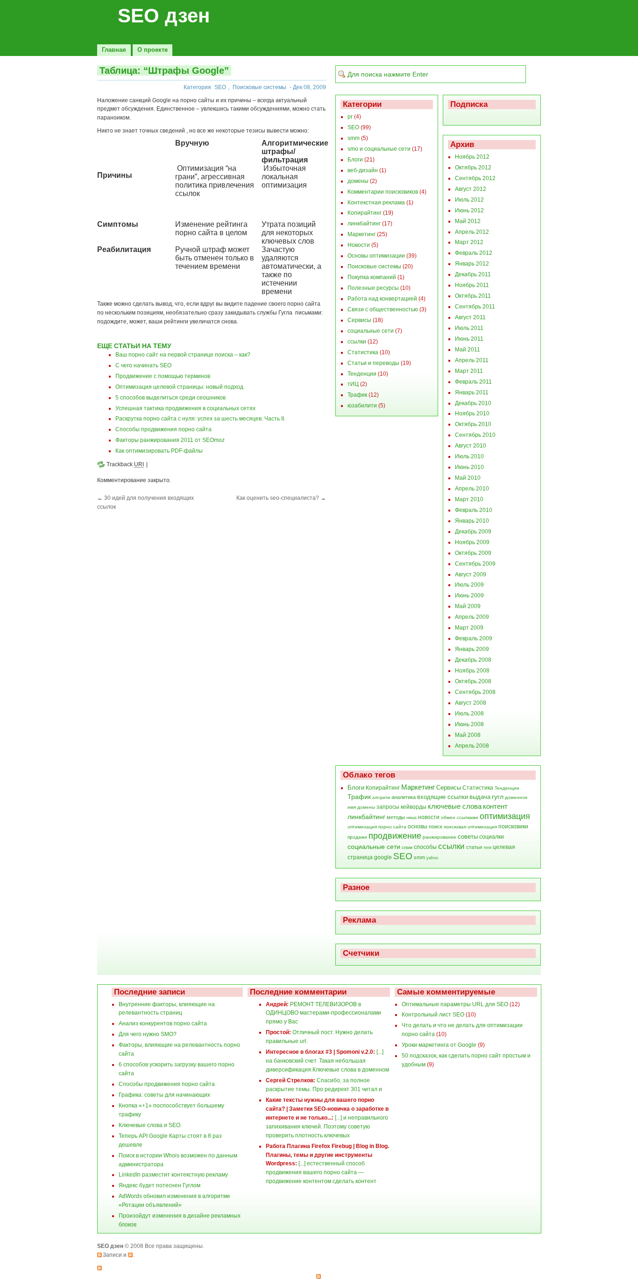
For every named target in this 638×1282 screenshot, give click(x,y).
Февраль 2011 (473, 381)
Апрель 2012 (472, 232)
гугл (497, 796)
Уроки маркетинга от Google (439, 1045)
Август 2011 (470, 317)
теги (487, 847)
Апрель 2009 (472, 617)
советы (468, 837)
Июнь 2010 (469, 467)
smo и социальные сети (379, 149)
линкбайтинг (364, 223)
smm (353, 138)
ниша (411, 817)
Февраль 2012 (473, 253)
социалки (491, 837)
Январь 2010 (472, 521)
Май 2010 (468, 478)
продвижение (395, 836)
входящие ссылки (442, 797)
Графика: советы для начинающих (164, 1095)
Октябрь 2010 (473, 424)
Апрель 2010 (472, 488)
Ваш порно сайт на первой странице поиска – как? (182, 354)
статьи (474, 847)
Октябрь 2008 (473, 681)
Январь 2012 (472, 263)
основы (417, 826)
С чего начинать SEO (143, 365)
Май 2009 (468, 606)
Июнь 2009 (469, 595)
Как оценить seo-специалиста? (277, 498)
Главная (114, 49)
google (383, 857)
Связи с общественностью (382, 309)
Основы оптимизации (376, 255)
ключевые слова (455, 806)
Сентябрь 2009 (475, 563)
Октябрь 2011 (473, 296)
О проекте (152, 49)
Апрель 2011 (472, 360)
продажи (357, 837)
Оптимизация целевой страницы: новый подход (179, 387)
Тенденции (361, 374)
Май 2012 (468, 221)
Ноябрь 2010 (472, 413)
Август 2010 (470, 445)
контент (495, 806)
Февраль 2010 (473, 510)
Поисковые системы (259, 87)
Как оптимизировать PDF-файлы (159, 451)
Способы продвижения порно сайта (163, 429)
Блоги (355, 159)
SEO (220, 87)
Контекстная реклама (376, 202)
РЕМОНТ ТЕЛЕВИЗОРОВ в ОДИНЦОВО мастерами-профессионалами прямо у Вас (323, 1013)
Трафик (357, 395)
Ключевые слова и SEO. (150, 1125)
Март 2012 (469, 242)
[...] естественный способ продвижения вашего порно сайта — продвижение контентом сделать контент (321, 1172)
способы (425, 847)
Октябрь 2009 (473, 553)
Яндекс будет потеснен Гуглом (159, 1185)
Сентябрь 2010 (475, 435)
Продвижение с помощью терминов (162, 376)
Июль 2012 (469, 199)
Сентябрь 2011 (475, 306)
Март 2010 (469, 499)
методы (396, 817)
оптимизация (505, 816)
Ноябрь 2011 (472, 285)
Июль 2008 (469, 713)
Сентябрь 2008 (475, 692)
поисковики (513, 826)
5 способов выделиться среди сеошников (170, 397)
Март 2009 (469, 627)
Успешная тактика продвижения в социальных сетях (185, 408)
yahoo (432, 857)
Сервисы (359, 320)
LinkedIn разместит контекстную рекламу (173, 1174)
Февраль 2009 (473, 638)
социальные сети (370, 331)
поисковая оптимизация (470, 826)
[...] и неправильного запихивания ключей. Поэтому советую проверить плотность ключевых (327, 1126)
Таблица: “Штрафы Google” (164, 70)
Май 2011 (467, 349)
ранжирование (439, 837)
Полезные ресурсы (373, 288)
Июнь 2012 (469, 210)
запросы (387, 807)
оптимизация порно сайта (376, 826)
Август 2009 (470, 574)
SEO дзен (164, 16)
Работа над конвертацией (382, 298)
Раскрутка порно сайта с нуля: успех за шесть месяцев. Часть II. (200, 418)
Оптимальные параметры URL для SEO (455, 1004)
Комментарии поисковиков (382, 192)
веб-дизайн (362, 170)
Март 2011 (469, 371)
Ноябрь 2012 (472, 157)
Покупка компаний (371, 277)
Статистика (362, 352)
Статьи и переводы (373, 363)
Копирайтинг (364, 213)
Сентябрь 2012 (475, 178)
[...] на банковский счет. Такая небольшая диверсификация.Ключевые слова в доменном (327, 1061)
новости (429, 817)
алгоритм (381, 797)
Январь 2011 (472, 392)
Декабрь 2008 (473, 660)
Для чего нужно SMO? (148, 1034)
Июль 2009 (469, 584)
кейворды (413, 807)
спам (407, 847)
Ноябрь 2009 (472, 542)
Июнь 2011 (469, 339)
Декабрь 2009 (473, 531)
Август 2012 (470, 189)
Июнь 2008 (469, 724)
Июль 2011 (469, 328)
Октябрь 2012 (473, 167)
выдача (479, 796)
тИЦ (353, 384)
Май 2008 (468, 735)
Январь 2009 (472, 649)
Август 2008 (470, 703)
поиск (435, 826)
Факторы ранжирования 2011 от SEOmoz (170, 440)
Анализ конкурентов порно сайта (163, 1023)
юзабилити (362, 405)
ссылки (356, 341)
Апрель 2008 (472, 746)
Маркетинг (361, 234)
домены (358, 181)
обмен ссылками (459, 817)
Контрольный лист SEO (433, 1014)
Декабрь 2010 (473, 403)
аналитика (403, 797)
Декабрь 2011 (473, 274)
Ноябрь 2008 (472, 670)
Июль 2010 (469, 456)
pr (350, 116)
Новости (358, 245)
